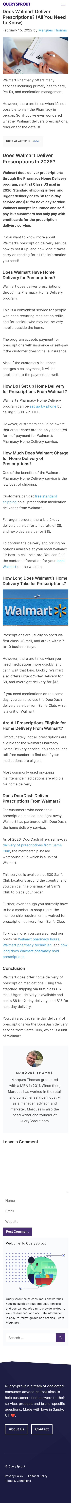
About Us (16, 1429)
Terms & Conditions (18, 1480)
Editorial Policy (37, 1476)
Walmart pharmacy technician (27, 945)
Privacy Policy (14, 1476)
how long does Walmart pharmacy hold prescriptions (35, 951)
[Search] (60, 1337)
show (36, 141)
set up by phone (43, 406)
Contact (42, 1429)
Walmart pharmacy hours (38, 939)
